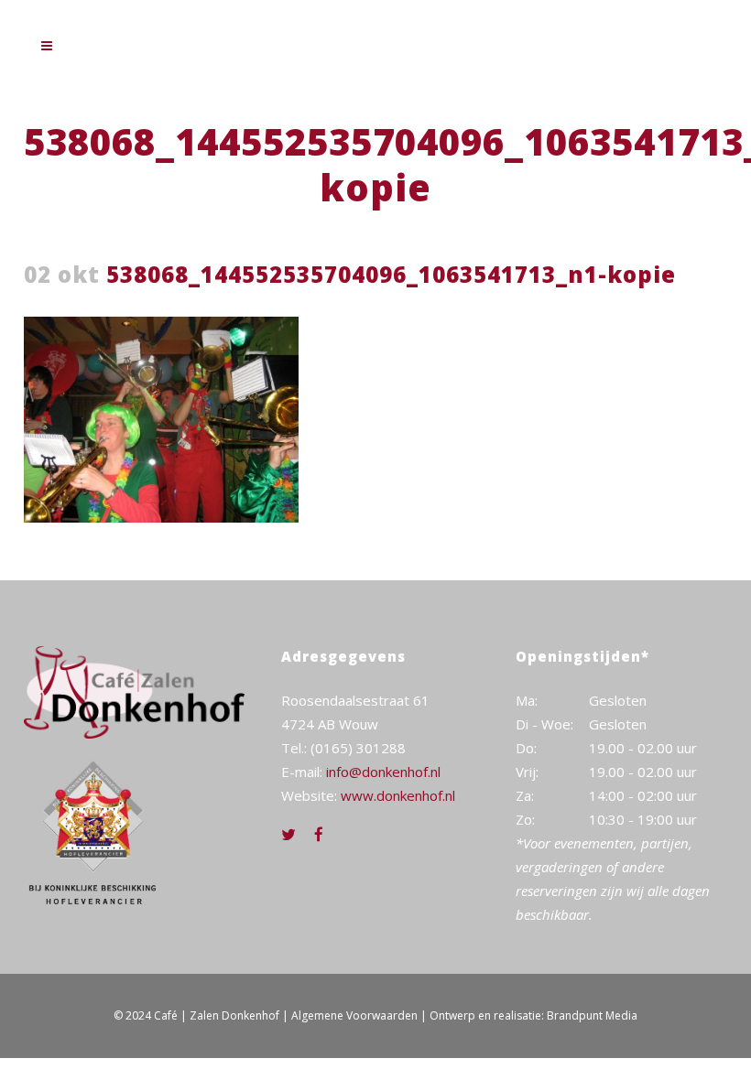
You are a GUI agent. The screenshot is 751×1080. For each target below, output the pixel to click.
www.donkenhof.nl (398, 795)
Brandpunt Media (592, 1015)
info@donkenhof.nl (383, 771)
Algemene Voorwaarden (354, 1015)
